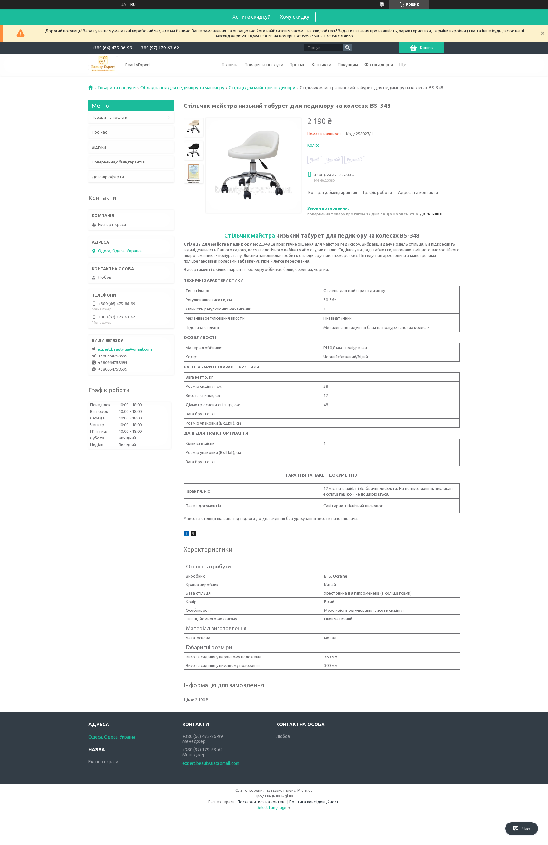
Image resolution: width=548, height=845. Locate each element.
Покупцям (348, 64)
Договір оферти (108, 177)
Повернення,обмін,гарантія (118, 162)
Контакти (321, 64)
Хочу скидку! (295, 17)
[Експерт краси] (103, 64)
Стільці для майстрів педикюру (262, 87)
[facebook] (186, 534)
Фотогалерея (378, 64)
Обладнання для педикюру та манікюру (182, 87)
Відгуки (99, 147)
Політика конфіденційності (314, 802)
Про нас (297, 64)
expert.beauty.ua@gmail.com (125, 349)
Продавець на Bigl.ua (274, 796)
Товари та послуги (264, 64)
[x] (193, 534)
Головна (230, 64)
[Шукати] (347, 47)
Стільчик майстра (249, 235)
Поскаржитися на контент (262, 802)
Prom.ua (305, 790)
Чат (526, 828)
